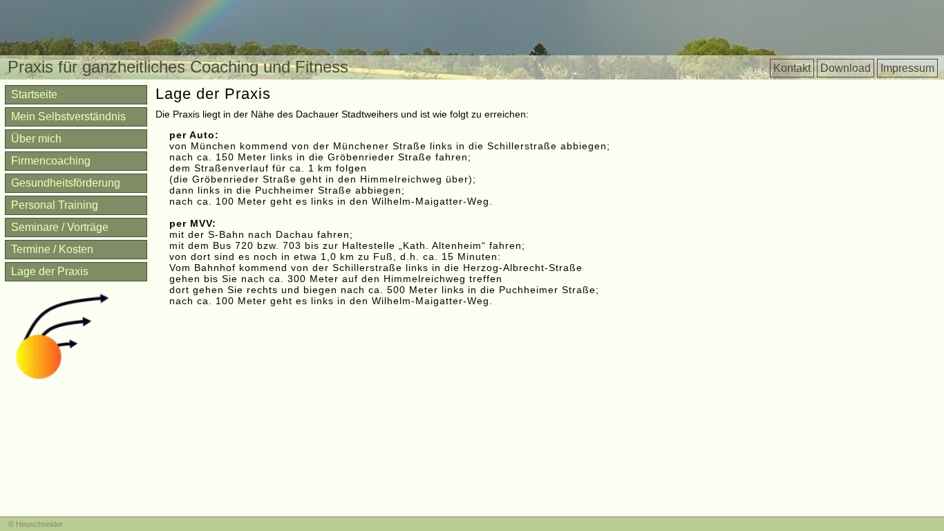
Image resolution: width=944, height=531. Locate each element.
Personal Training (54, 205)
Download (845, 68)
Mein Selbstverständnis (68, 116)
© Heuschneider (35, 524)
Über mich (36, 139)
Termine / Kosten (52, 249)
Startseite (34, 94)
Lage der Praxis (49, 271)
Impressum (907, 68)
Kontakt (792, 68)
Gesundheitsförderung (65, 183)
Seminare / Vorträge (59, 227)
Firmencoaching (51, 161)
